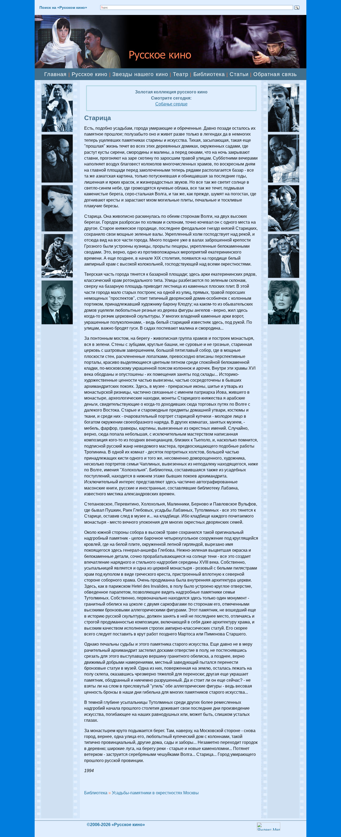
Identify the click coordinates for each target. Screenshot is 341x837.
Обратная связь (275, 74)
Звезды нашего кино (140, 74)
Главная (55, 74)
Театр (180, 74)
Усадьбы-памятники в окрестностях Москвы (155, 793)
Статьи (239, 74)
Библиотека (209, 74)
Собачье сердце (171, 104)
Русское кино (90, 74)
